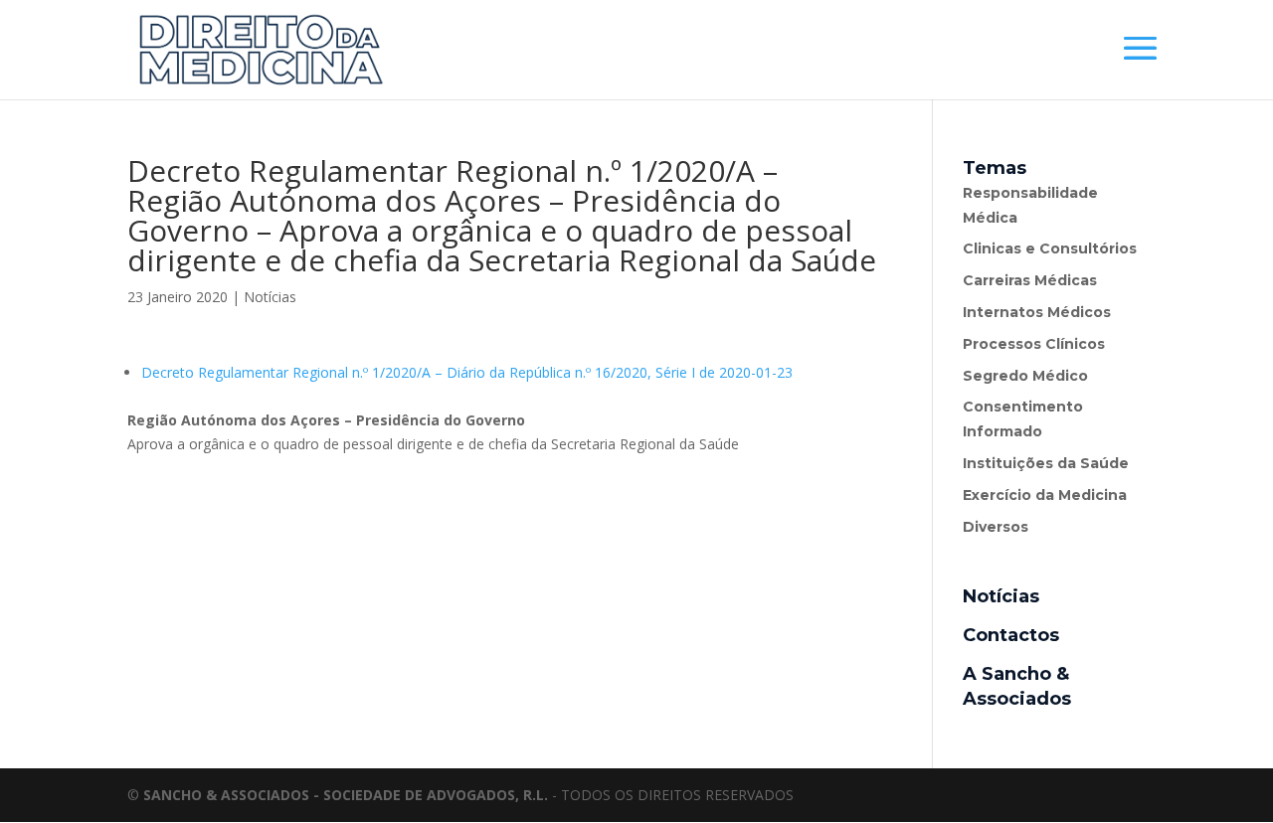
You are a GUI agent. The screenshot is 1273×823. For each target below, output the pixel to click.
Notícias (270, 296)
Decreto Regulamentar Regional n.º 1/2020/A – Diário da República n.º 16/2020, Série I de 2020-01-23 (467, 372)
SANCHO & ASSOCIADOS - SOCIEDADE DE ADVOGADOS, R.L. (345, 794)
